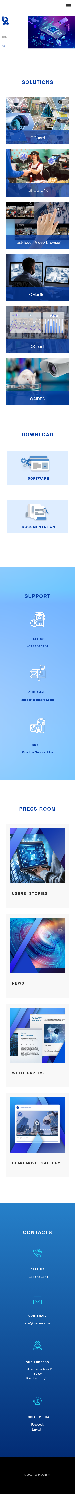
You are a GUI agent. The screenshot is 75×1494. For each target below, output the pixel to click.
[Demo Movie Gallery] (37, 1135)
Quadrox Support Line (37, 752)
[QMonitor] (37, 277)
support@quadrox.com (37, 699)
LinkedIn (37, 1429)
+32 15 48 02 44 (37, 646)
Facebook (37, 1424)
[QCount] (37, 329)
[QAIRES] (37, 381)
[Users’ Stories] (37, 866)
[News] (37, 956)
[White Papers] (37, 1045)
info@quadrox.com (37, 1323)
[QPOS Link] (37, 172)
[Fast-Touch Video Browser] (37, 225)
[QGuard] (37, 120)
